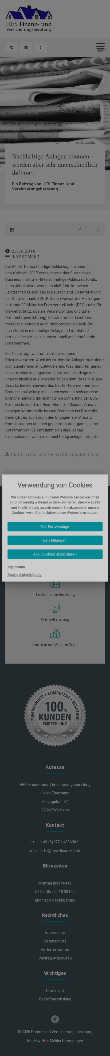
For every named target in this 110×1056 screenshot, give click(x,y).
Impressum (16, 567)
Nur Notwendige (55, 526)
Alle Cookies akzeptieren (55, 554)
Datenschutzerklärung (24, 574)
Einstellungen (54, 540)
